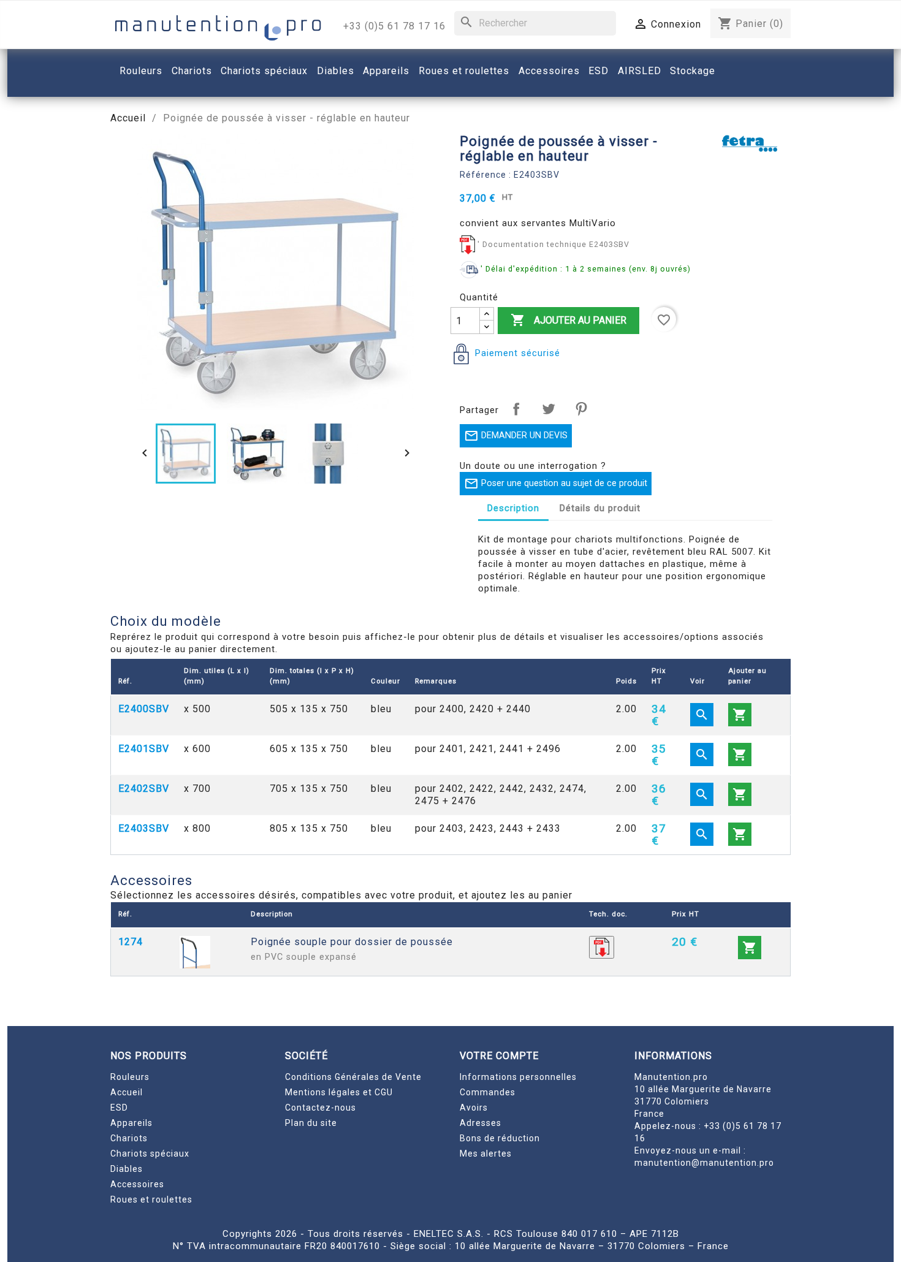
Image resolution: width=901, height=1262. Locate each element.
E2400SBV (143, 709)
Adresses (480, 1123)
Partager (516, 409)
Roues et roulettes (151, 1199)
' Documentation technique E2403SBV (553, 244)
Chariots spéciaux (149, 1153)
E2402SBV (143, 788)
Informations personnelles (518, 1077)
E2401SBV (143, 749)
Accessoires (137, 1184)
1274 (130, 942)
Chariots (129, 1138)
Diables (126, 1169)
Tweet (548, 409)
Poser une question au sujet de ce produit (555, 483)
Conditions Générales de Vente (353, 1077)
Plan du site (311, 1123)
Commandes (487, 1092)
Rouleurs (130, 1077)
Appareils (131, 1123)
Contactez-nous (320, 1107)
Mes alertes (486, 1153)
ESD (119, 1107)
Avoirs (474, 1107)
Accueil (126, 1092)
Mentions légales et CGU (339, 1092)
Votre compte (499, 1056)
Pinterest (581, 409)
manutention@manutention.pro (704, 1163)
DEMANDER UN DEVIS (516, 435)
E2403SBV (143, 828)
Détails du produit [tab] (600, 508)
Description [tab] (513, 508)
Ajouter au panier (568, 320)
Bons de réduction (500, 1138)
